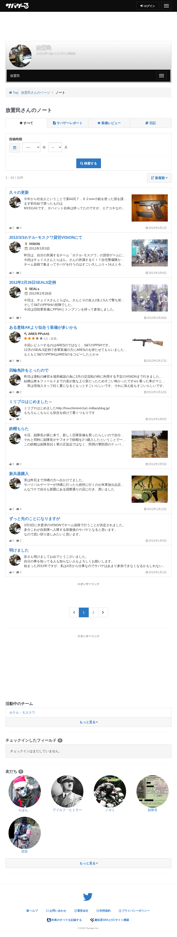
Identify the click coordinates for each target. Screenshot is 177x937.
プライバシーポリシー (135, 910)
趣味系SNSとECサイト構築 (111, 920)
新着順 (160, 178)
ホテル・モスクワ (22, 712)
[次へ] (103, 612)
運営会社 (82, 910)
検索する (90, 163)
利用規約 (105, 910)
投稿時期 (15, 139)
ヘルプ (33, 910)
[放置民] (20, 56)
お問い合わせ (57, 910)
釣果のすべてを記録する (66, 920)
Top (15, 92)
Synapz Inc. (92, 928)
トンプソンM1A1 (65, 53)
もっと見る (88, 722)
